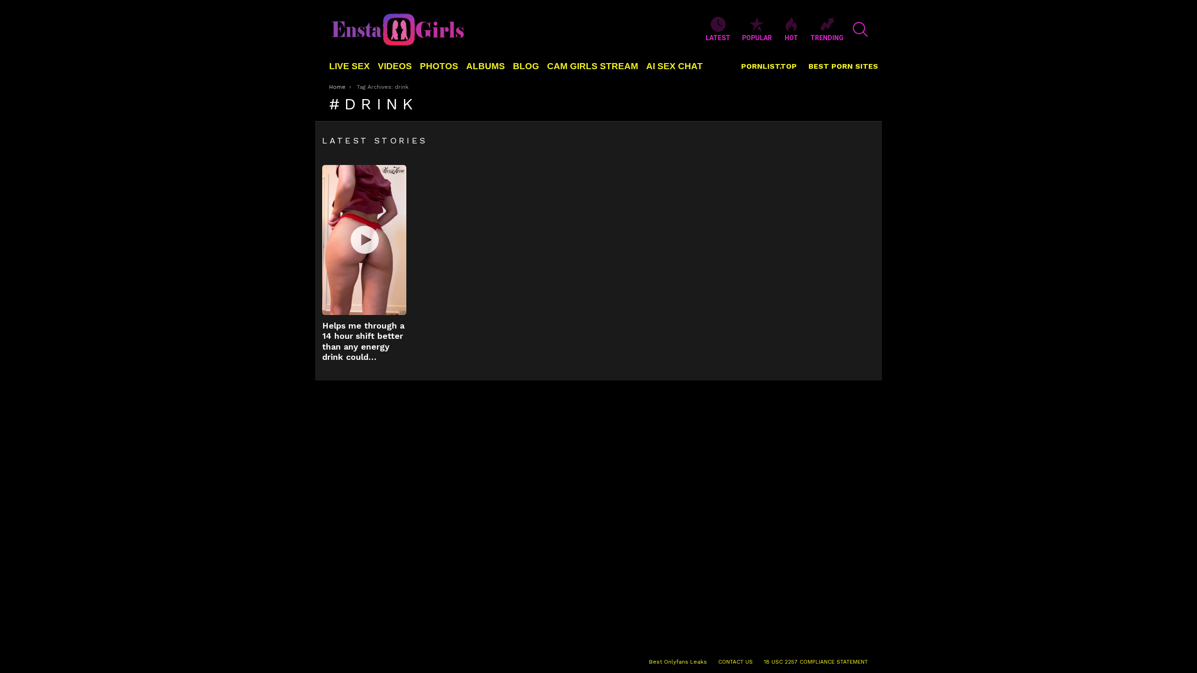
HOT (791, 38)
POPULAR (757, 38)
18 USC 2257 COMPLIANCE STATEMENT (816, 662)
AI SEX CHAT (674, 66)
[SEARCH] (860, 29)
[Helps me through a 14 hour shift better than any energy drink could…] (364, 240)
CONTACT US (735, 662)
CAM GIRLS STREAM (592, 66)
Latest (718, 38)
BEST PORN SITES (843, 66)
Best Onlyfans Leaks (678, 662)
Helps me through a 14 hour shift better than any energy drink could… (363, 341)
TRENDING (827, 38)
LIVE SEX (349, 66)
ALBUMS (485, 66)
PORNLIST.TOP (769, 66)
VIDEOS (395, 66)
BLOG (526, 66)
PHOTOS (439, 66)
